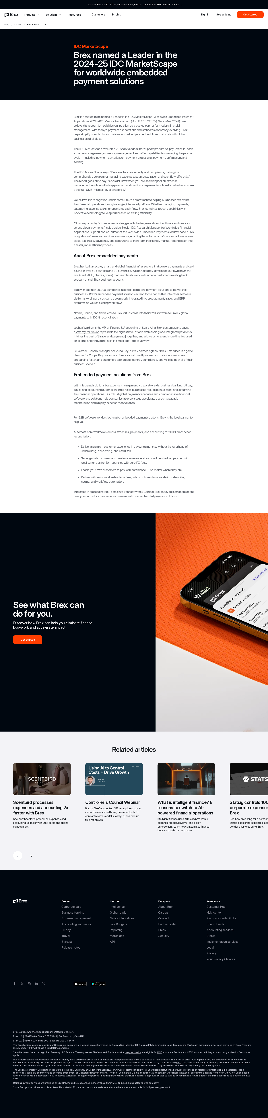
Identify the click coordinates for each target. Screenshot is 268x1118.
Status (211, 936)
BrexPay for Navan (87, 332)
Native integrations (122, 918)
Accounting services (220, 930)
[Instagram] (29, 983)
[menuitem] (11, 15)
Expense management (76, 918)
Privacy (212, 953)
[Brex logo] (20, 901)
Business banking (72, 912)
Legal (210, 947)
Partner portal (167, 924)
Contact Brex (152, 492)
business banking (171, 385)
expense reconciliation (120, 403)
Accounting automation (76, 924)
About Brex (165, 906)
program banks (133, 1052)
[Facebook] (14, 983)
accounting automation (102, 390)
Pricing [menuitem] (116, 14)
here (178, 1062)
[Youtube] (21, 983)
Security (163, 936)
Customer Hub (216, 906)
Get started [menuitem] (250, 14)
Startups (67, 941)
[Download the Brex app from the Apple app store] (80, 984)
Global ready (118, 912)
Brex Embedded (170, 351)
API (112, 941)
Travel (65, 936)
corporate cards (149, 385)
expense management (124, 385)
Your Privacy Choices (221, 959)
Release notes (70, 947)
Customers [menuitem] (98, 14)
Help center (214, 912)
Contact (163, 918)
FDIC (137, 1045)
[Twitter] (43, 983)
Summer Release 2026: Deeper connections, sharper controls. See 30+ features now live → (134, 4)
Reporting (116, 930)
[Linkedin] (36, 983)
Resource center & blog (222, 918)
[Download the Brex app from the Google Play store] (98, 984)
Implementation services (222, 941)
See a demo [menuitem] (223, 14)
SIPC (37, 1048)
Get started (28, 639)
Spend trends (215, 924)
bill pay (188, 385)
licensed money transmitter (95, 1083)
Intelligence (117, 906)
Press (162, 930)
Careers (163, 912)
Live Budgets (118, 924)
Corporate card (71, 906)
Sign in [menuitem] (205, 14)
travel (77, 390)
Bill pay (66, 930)
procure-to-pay (164, 149)
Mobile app (117, 936)
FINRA (31, 1048)
